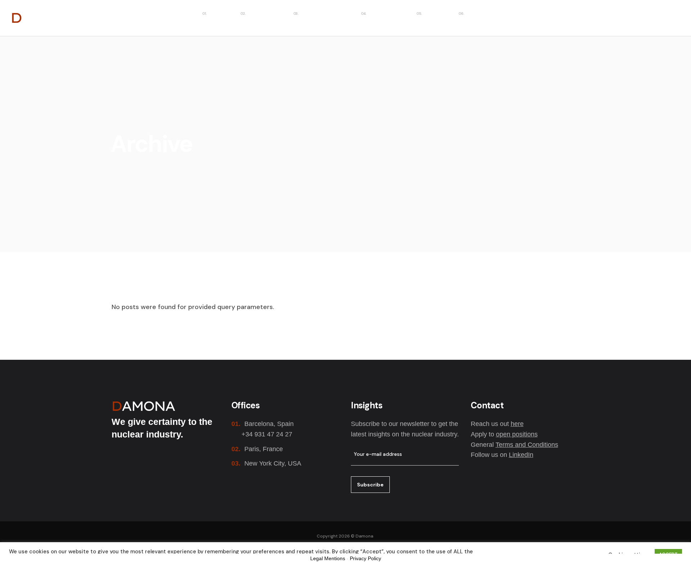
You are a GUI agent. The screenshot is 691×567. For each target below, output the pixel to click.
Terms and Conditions (527, 444)
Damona (364, 536)
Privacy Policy (365, 558)
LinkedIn (521, 454)
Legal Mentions (327, 558)
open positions (517, 434)
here (517, 423)
